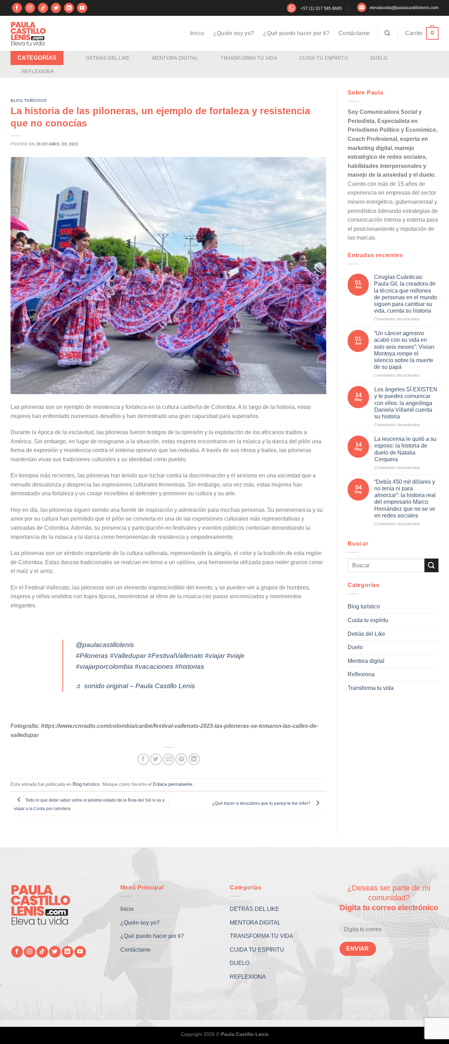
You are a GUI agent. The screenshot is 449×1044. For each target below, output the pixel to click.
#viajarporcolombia (104, 666)
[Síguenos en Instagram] (30, 8)
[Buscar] (387, 33)
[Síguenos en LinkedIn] (69, 8)
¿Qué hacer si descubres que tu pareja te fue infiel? (262, 803)
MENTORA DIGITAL (175, 58)
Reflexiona (361, 674)
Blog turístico (29, 100)
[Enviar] (431, 565)
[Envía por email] (168, 759)
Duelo (355, 647)
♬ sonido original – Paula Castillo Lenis (135, 686)
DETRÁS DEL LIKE (107, 58)
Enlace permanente (172, 784)
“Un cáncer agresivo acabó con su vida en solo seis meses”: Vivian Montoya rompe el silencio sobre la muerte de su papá (404, 350)
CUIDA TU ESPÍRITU (324, 58)
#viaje (235, 655)
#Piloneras (92, 655)
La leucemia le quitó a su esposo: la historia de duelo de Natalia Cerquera (405, 449)
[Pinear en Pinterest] (181, 759)
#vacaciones (154, 666)
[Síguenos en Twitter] (56, 8)
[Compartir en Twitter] (156, 759)
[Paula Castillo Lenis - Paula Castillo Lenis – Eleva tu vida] (28, 33)
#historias (189, 666)
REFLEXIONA (38, 71)
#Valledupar (128, 655)
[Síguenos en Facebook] (17, 8)
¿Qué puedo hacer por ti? (296, 33)
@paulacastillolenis (105, 644)
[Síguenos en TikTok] (43, 8)
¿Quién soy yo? (233, 33)
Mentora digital (366, 661)
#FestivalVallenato (175, 655)
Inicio (197, 33)
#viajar (215, 655)
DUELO (379, 58)
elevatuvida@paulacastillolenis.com (404, 7)
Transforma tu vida (371, 688)
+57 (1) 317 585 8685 (321, 8)
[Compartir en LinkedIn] (194, 759)
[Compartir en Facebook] (143, 759)
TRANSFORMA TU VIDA (249, 58)
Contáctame (354, 33)
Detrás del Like (366, 634)
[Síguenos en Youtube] (82, 8)
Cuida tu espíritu (368, 620)
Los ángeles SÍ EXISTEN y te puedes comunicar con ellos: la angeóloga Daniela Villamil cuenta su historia (405, 402)
